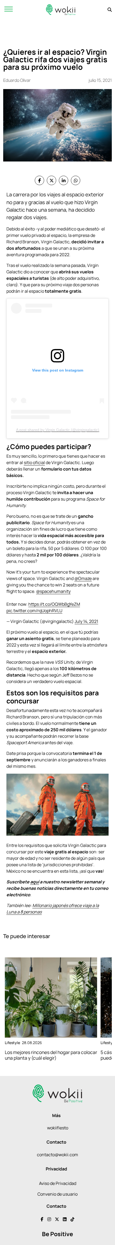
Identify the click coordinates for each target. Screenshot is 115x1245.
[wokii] (60, 9)
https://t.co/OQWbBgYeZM (54, 604)
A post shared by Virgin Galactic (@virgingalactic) (57, 430)
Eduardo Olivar (17, 80)
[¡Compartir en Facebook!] (39, 180)
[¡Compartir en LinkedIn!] (63, 180)
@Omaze (83, 578)
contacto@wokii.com (57, 1155)
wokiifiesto (57, 1128)
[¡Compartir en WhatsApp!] (75, 180)
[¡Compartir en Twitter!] (51, 180)
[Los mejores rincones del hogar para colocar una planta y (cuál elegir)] (51, 997)
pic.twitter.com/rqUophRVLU (34, 611)
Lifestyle (12, 1042)
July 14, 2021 (86, 621)
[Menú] (8, 9)
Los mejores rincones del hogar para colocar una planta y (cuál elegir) (51, 1055)
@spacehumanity (53, 591)
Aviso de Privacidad (57, 1183)
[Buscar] (110, 10)
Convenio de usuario (57, 1194)
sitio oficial (34, 462)
